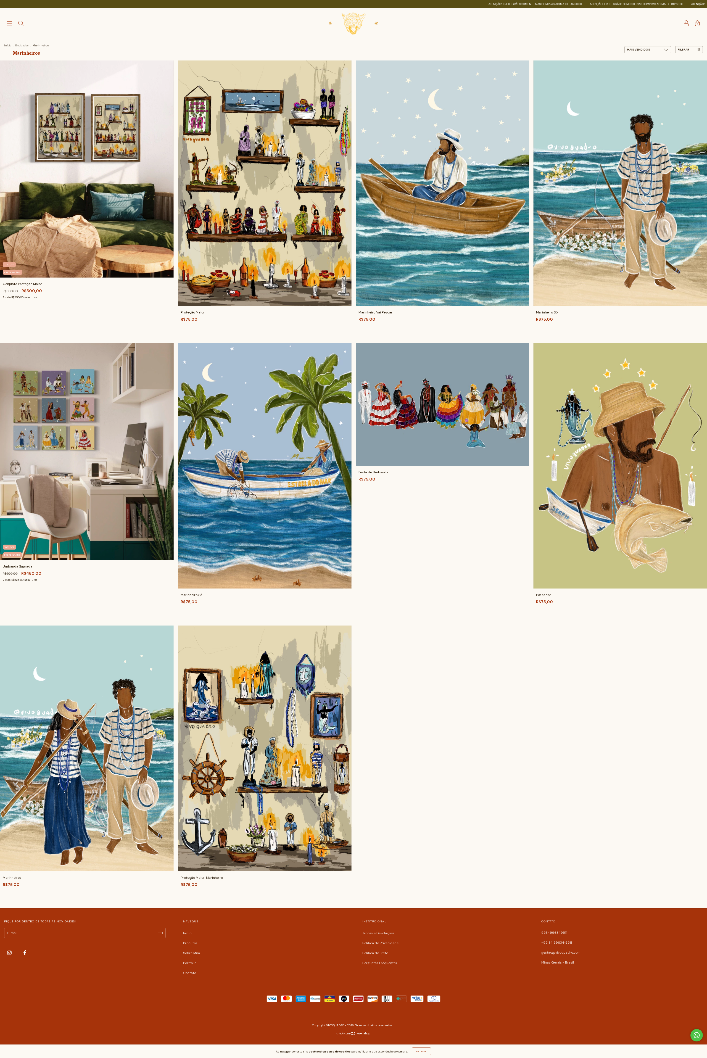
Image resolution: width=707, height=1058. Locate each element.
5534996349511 (554, 932)
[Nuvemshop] (353, 1034)
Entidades (22, 45)
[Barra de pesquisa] (20, 24)
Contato (189, 973)
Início (7, 45)
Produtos (190, 943)
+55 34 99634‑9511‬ (556, 942)
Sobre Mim (191, 953)
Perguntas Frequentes (379, 963)
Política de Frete (375, 953)
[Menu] (9, 24)
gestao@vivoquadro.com (561, 952)
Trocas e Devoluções (378, 933)
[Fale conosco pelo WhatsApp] (696, 1035)
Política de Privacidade (380, 943)
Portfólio (189, 963)
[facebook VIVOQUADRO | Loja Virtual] (25, 953)
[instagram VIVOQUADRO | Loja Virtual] (9, 953)
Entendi (421, 1051)
